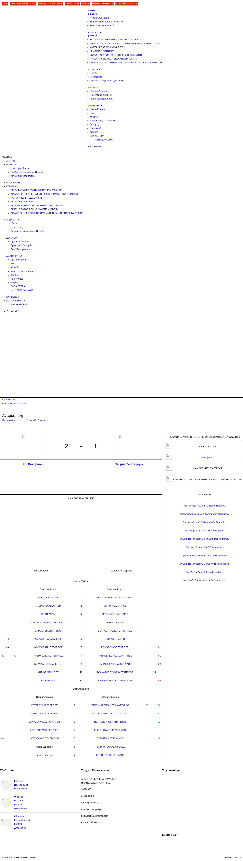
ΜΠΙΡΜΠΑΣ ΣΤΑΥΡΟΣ (115, 606)
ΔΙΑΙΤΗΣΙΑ (93, 87)
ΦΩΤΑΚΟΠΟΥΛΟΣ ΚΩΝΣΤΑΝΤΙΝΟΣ (110, 713)
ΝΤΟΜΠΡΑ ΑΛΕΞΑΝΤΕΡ (48, 606)
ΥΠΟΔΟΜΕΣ (12, 311)
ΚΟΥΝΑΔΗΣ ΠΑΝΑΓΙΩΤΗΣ (48, 664)
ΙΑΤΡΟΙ (85, 4)
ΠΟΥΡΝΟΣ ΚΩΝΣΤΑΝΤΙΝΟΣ (48, 656)
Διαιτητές (94, 124)
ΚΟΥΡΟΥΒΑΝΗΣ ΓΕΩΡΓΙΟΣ (48, 647)
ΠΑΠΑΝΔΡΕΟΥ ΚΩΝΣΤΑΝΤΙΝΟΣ (115, 656)
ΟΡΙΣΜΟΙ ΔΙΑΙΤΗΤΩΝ (102, 4)
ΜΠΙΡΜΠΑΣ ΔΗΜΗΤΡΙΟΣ (115, 614)
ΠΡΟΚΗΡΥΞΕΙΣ (95, 32)
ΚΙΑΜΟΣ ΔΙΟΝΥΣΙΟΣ (48, 672)
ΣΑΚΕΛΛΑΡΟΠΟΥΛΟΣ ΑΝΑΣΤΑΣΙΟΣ (110, 705)
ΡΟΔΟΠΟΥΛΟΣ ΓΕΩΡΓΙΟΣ (115, 647)
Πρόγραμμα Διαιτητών (101, 95)
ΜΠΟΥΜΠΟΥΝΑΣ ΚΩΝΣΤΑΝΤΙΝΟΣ (115, 597)
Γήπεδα (93, 73)
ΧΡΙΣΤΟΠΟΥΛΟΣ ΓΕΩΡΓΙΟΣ (44, 730)
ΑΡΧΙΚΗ (92, 10)
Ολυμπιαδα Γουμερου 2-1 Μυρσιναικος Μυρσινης (204, 564)
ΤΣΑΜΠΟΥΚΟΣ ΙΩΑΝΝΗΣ (110, 738)
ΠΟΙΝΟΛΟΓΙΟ (72, 4)
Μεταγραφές (96, 77)
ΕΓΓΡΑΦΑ (92, 36)
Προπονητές (96, 128)
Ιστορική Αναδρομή (99, 18)
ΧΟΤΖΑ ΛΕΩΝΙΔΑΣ (48, 680)
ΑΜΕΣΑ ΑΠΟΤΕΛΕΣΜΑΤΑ (23, 4)
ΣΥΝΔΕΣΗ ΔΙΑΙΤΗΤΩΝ (127, 4)
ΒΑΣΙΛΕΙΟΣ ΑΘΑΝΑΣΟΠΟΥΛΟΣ (115, 664)
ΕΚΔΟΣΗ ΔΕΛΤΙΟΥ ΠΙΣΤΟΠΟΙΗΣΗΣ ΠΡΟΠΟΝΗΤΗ (116, 55)
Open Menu (7, 157)
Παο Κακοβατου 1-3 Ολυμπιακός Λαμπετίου (204, 522)
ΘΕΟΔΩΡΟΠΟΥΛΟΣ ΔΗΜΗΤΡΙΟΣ (115, 680)
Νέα (92, 113)
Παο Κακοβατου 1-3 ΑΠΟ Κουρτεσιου (204, 547)
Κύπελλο (94, 117)
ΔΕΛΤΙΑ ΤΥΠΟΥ (95, 106)
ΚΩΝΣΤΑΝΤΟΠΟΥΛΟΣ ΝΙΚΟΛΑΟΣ (48, 622)
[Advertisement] (86, 335)
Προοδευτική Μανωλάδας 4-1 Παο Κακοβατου (204, 555)
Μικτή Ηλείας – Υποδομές (102, 120)
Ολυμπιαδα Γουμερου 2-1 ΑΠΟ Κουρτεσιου (204, 580)
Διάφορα (94, 132)
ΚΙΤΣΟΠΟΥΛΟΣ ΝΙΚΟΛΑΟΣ (110, 755)
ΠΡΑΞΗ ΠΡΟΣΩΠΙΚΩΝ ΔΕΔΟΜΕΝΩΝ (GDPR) (113, 59)
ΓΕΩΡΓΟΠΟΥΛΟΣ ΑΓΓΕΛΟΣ (110, 747)
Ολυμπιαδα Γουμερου (37, 420)
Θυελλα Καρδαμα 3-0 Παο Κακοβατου (204, 572)
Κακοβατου (207, 457)
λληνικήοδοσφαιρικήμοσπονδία (21, 785)
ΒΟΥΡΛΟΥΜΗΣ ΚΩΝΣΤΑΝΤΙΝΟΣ (115, 631)
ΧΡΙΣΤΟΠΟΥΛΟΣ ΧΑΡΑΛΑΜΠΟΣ (110, 730)
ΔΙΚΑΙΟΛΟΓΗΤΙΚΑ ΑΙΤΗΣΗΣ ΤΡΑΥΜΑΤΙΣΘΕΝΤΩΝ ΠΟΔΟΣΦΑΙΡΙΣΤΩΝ (126, 62)
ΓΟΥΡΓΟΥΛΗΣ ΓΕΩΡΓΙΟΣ (44, 705)
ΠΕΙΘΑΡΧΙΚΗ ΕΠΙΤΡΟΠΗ (51, 4)
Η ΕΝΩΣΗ (92, 14)
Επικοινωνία (94, 146)
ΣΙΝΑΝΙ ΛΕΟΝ (48, 614)
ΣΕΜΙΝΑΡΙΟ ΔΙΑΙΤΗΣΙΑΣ (102, 51)
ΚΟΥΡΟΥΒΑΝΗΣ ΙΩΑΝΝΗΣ (44, 713)
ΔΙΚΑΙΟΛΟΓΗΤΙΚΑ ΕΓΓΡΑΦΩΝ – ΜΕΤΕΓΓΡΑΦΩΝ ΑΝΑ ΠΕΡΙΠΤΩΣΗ (124, 43)
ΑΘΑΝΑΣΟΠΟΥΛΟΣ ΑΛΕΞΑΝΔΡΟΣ (115, 672)
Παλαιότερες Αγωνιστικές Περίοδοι (107, 80)
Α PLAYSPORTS (19, 304)
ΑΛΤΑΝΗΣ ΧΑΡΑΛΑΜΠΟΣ (48, 639)
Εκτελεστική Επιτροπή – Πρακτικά (106, 21)
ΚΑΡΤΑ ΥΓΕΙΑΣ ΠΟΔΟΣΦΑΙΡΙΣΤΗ (107, 47)
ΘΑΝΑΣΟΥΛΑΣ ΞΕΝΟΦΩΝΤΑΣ (44, 722)
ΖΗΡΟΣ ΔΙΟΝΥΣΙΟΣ (48, 597)
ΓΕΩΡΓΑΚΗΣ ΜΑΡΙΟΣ (115, 639)
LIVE (5, 4)
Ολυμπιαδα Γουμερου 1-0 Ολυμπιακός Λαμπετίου (204, 539)
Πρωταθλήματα (97, 109)
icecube (238, 857)
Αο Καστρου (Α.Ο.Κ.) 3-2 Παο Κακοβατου (204, 506)
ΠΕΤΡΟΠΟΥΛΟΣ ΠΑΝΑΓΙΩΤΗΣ (110, 722)
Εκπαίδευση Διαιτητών (101, 99)
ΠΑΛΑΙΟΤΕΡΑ (97, 136)
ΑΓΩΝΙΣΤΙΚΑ (94, 69)
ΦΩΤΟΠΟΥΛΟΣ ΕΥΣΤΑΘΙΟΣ (44, 738)
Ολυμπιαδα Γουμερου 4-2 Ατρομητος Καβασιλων (204, 514)
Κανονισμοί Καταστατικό (102, 25)
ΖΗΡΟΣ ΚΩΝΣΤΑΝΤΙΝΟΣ (48, 631)
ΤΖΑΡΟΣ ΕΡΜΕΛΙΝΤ (115, 622)
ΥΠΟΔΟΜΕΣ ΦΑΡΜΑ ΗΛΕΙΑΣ (15, 404)
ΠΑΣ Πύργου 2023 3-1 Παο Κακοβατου (204, 530)
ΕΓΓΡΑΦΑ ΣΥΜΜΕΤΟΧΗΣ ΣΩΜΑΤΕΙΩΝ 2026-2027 (116, 39)
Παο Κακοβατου (9, 420)
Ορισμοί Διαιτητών (99, 91)
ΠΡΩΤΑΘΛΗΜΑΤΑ (103, 140)
